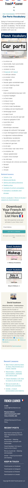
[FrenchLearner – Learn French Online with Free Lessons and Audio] (14, 3)
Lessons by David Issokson (10, 200)
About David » (19, 338)
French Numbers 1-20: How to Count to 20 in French (15, 379)
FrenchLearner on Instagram (12, 469)
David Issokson (16, 346)
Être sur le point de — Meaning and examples (13, 384)
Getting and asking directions (13, 182)
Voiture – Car (8, 177)
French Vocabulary (10, 13)
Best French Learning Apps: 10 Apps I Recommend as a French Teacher (15, 366)
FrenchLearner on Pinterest (12, 471)
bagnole (7, 72)
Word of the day (20, 198)
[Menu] (14, 7)
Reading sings (8, 185)
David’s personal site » (11, 340)
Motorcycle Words (10, 180)
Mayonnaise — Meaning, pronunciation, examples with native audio (14, 373)
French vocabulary (7, 198)
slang (15, 72)
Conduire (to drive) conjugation (14, 188)
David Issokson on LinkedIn (12, 474)
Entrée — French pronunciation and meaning (15, 389)
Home (4, 13)
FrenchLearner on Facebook (12, 466)
